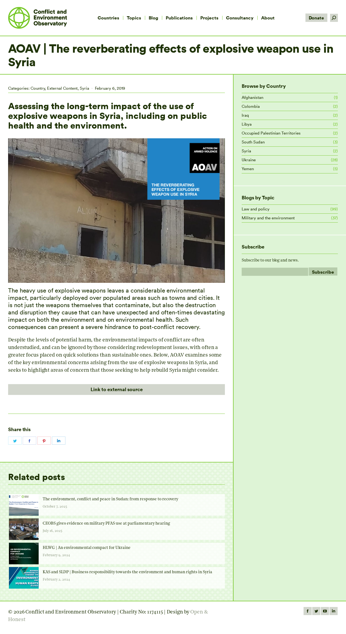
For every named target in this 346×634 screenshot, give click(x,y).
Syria (84, 88)
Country (38, 88)
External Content (62, 88)
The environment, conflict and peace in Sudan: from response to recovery (110, 499)
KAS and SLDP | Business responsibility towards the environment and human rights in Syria (127, 572)
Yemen (248, 168)
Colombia (251, 106)
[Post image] (24, 505)
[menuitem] (108, 18)
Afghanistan (252, 97)
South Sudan (253, 142)
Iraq (245, 115)
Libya (247, 124)
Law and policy (256, 209)
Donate (316, 18)
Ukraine (249, 159)
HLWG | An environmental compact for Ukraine (87, 548)
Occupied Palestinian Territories (271, 133)
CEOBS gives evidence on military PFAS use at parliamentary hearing (106, 524)
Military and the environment (268, 217)
